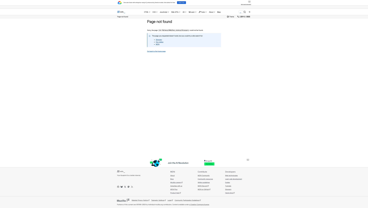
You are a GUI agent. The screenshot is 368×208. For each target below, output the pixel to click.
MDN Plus (173, 189)
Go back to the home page (156, 51)
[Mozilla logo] (123, 200)
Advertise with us (176, 186)
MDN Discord (202, 186)
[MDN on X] (125, 187)
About (172, 176)
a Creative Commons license (199, 204)
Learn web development (233, 179)
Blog (219, 12)
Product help (174, 193)
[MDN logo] (121, 171)
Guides (227, 182)
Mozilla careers (175, 182)
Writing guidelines (204, 182)
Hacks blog (229, 193)
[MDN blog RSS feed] (132, 187)
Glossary (228, 189)
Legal (169, 200)
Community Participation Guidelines (187, 200)
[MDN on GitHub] (118, 187)
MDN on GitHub (203, 189)
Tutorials (228, 186)
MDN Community (204, 176)
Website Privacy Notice (140, 200)
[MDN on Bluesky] (121, 187)
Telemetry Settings (157, 200)
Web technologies (231, 176)
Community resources (205, 179)
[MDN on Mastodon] (128, 187)
